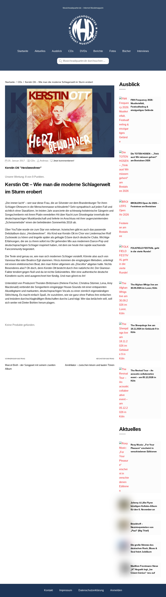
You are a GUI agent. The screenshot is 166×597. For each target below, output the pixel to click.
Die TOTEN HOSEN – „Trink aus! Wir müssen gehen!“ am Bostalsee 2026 (145, 157)
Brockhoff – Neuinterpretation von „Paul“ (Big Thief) (142, 527)
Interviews (143, 51)
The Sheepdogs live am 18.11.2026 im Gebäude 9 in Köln (145, 328)
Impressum (65, 590)
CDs (70, 51)
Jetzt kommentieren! (63, 160)
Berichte (98, 51)
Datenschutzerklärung (91, 590)
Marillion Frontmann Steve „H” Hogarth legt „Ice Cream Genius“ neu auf (144, 569)
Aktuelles (40, 51)
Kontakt (48, 590)
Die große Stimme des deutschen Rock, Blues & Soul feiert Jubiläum (144, 548)
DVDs (83, 51)
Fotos (112, 51)
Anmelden (116, 590)
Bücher (126, 51)
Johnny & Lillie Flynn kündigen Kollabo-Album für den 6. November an (144, 506)
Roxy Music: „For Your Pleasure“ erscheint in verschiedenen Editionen (144, 448)
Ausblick (57, 51)
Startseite (22, 51)
